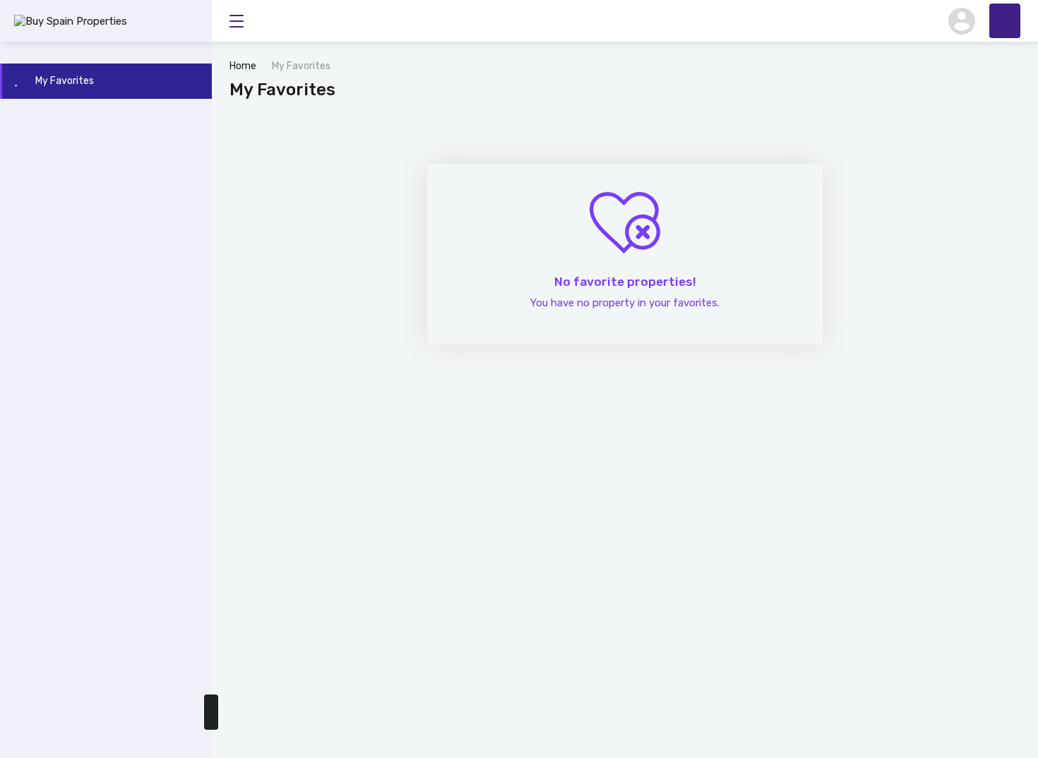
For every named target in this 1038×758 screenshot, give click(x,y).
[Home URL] (1004, 21)
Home (242, 66)
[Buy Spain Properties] (70, 20)
